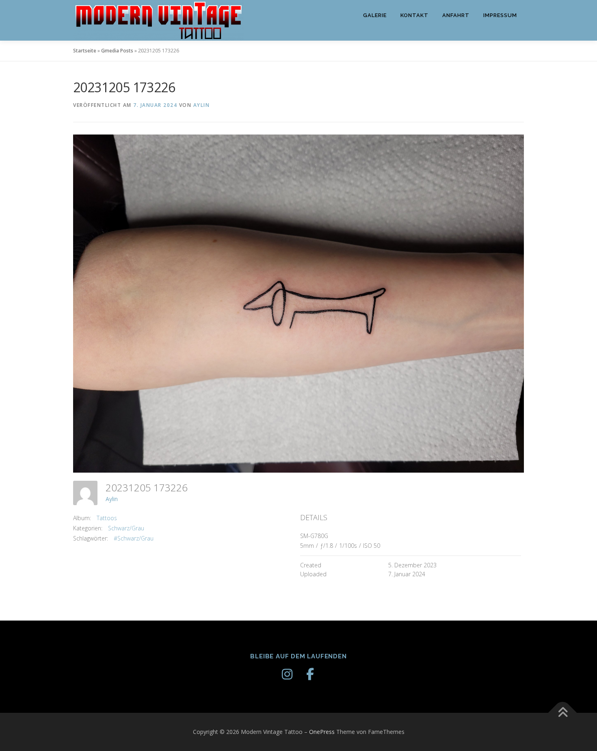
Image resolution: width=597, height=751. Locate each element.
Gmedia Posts (117, 50)
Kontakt (414, 15)
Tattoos (107, 518)
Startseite (84, 50)
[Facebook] (310, 674)
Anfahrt (455, 15)
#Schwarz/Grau (134, 538)
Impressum (500, 15)
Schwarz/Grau (126, 528)
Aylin (201, 105)
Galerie (375, 15)
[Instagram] (287, 674)
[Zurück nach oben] (562, 712)
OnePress (322, 732)
